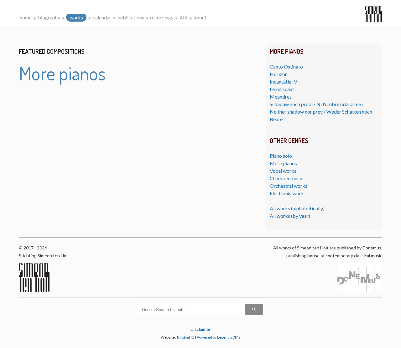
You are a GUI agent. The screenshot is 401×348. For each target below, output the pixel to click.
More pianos (283, 163)
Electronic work (287, 193)
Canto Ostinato (286, 66)
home (26, 17)
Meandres (281, 97)
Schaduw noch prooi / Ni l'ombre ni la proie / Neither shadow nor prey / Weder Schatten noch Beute (321, 111)
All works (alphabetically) (297, 208)
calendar (102, 17)
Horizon (279, 74)
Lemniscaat (282, 89)
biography (49, 17)
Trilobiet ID (185, 337)
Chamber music (286, 178)
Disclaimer (200, 329)
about (200, 17)
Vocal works (283, 171)
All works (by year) (290, 216)
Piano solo (281, 156)
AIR (184, 17)
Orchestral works (288, 186)
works (76, 17)
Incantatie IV (283, 81)
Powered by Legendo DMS (218, 337)
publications (130, 17)
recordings (161, 17)
